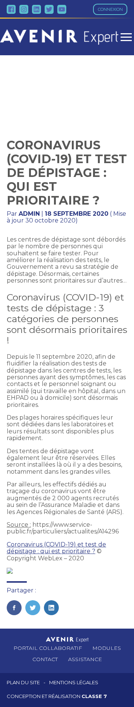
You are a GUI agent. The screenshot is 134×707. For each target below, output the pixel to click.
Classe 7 (94, 696)
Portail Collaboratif (47, 648)
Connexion (110, 9)
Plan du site (23, 682)
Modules (106, 648)
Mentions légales (73, 682)
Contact (45, 659)
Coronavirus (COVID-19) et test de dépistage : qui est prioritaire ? (56, 548)
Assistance (85, 659)
